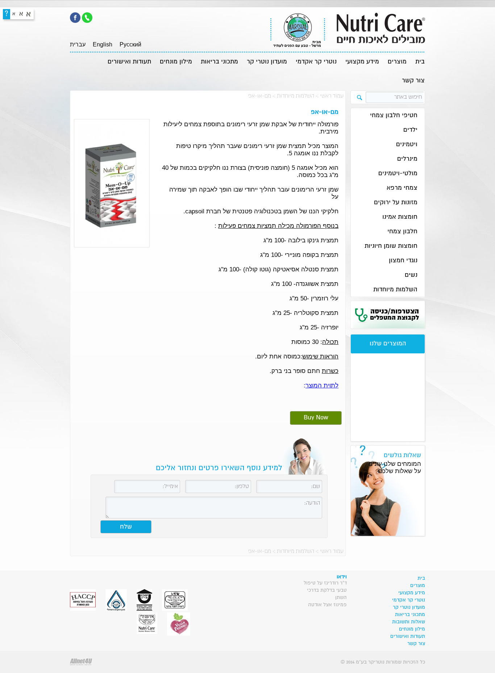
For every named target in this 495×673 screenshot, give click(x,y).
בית (420, 62)
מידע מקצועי (362, 62)
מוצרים (397, 62)
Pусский (130, 44)
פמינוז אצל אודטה (327, 605)
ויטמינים (406, 144)
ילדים (410, 130)
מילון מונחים (176, 62)
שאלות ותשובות (408, 622)
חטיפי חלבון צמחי (393, 115)
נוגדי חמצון (403, 260)
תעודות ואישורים (129, 62)
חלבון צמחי (402, 231)
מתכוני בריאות (219, 62)
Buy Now (316, 417)
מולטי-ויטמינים (397, 173)
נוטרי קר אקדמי (316, 62)
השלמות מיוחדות (295, 96)
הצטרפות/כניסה (394, 314)
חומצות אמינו (399, 217)
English (102, 44)
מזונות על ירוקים (395, 202)
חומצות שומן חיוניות (391, 246)
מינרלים (407, 159)
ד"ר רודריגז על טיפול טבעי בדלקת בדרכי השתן (325, 590)
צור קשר (413, 80)
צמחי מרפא (402, 188)
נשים (411, 275)
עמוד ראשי (332, 96)
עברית (78, 44)
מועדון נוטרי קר (267, 62)
